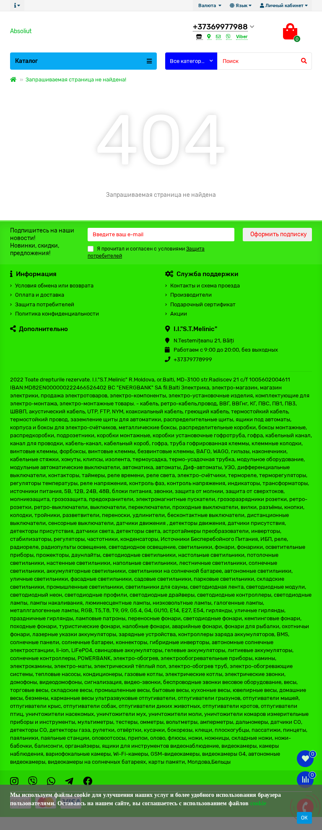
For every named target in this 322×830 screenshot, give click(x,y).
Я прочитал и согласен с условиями (146, 252)
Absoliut (20, 31)
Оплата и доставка (39, 295)
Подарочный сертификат (203, 304)
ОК (304, 818)
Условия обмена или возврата (54, 285)
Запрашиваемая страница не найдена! (76, 79)
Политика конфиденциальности (57, 314)
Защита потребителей (44, 304)
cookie (258, 803)
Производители (191, 295)
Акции (178, 314)
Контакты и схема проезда (205, 285)
